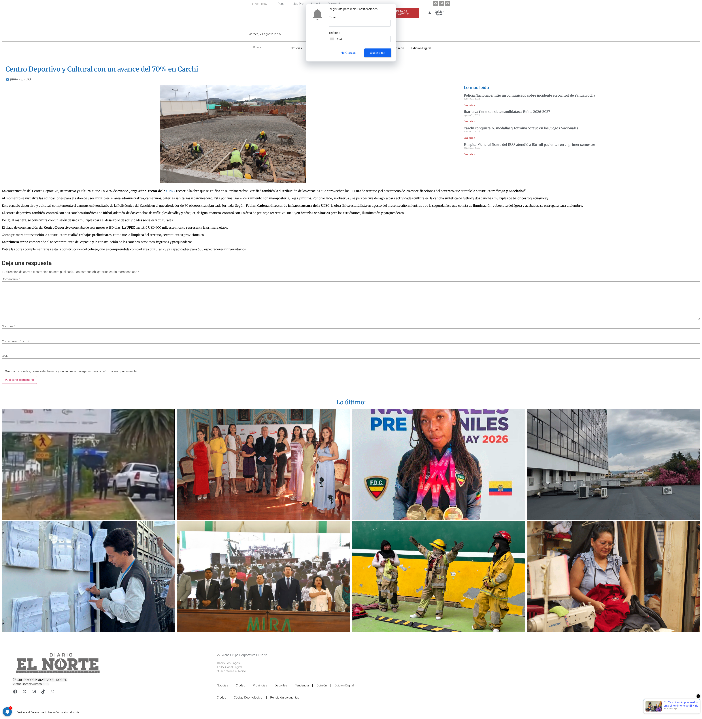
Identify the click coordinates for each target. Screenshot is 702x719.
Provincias (260, 685)
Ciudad (240, 685)
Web (5, 356)
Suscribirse (377, 52)
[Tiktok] (43, 691)
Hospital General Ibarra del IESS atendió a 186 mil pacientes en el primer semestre (529, 144)
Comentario (11, 279)
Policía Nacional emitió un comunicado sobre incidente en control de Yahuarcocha (529, 95)
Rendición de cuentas (284, 697)
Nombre (8, 326)
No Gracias (348, 52)
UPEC (170, 191)
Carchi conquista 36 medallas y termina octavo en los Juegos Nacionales (521, 128)
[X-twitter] (24, 691)
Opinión (398, 48)
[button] (329, 655)
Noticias (296, 48)
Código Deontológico (248, 697)
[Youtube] (447, 3)
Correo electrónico (15, 341)
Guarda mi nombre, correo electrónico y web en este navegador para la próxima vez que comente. (71, 371)
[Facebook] (435, 3)
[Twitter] (441, 3)
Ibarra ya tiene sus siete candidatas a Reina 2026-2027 (507, 112)
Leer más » (469, 105)
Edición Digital (421, 48)
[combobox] (337, 39)
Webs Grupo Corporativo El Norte (244, 655)
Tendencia (302, 685)
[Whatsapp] (52, 691)
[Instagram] (34, 691)
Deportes (281, 685)
